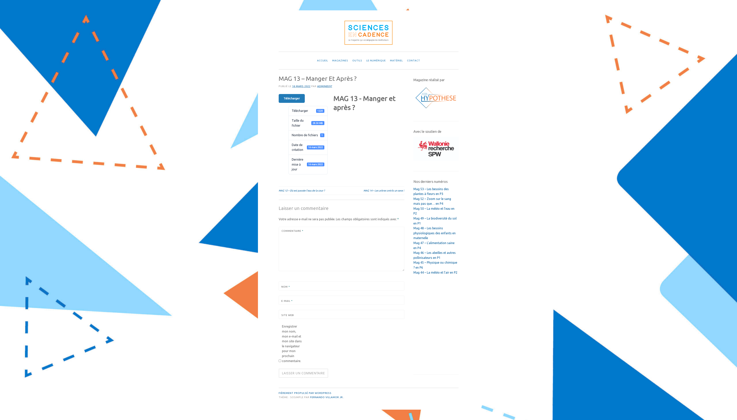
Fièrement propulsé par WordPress (305, 393)
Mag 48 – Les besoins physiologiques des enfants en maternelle (434, 233)
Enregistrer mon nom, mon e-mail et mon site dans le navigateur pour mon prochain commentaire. (292, 343)
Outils (357, 60)
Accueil (322, 60)
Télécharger (292, 98)
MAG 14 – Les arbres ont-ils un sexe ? (384, 190)
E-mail (287, 301)
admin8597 (324, 86)
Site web (287, 315)
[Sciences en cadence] (368, 43)
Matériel (396, 60)
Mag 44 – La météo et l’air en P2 (435, 272)
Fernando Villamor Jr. (327, 397)
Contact (413, 60)
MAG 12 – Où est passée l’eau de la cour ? (302, 190)
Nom (285, 286)
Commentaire (292, 230)
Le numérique (376, 60)
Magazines (340, 60)
